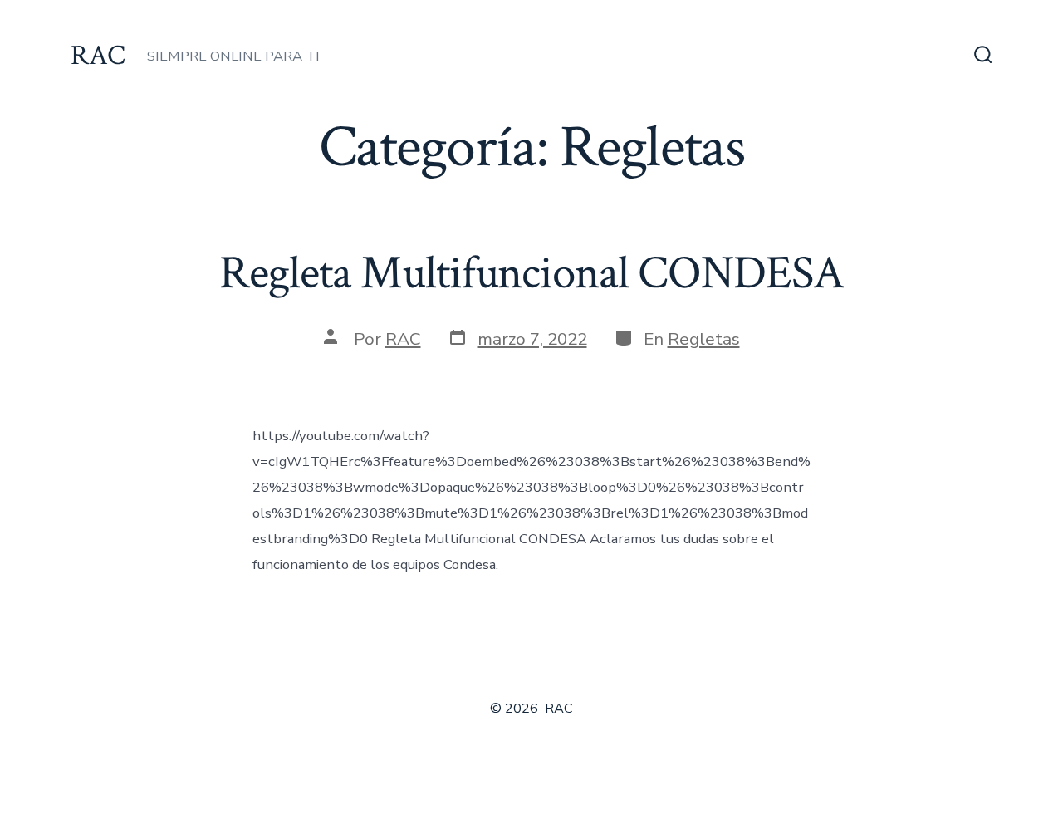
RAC (403, 339)
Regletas (704, 339)
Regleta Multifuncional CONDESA (531, 273)
